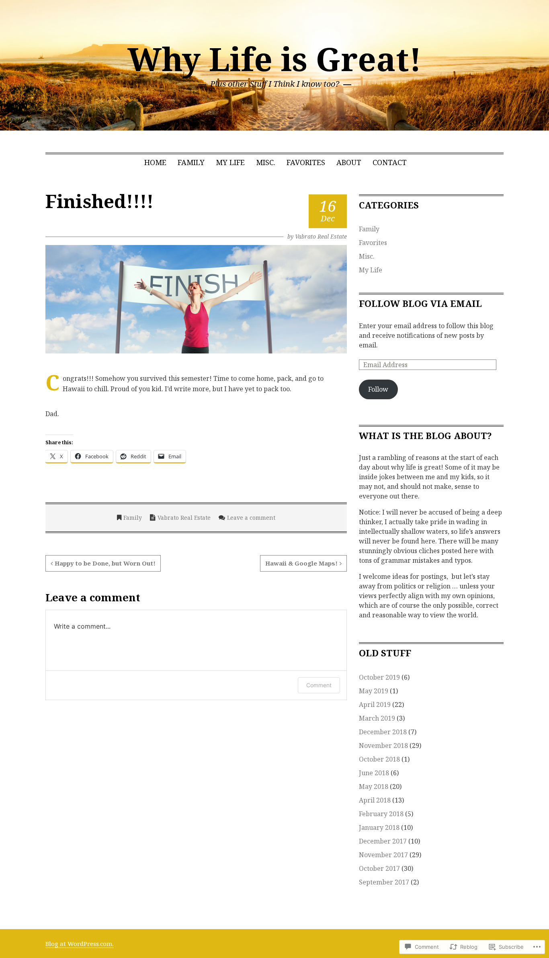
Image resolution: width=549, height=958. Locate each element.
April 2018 (375, 800)
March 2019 (377, 718)
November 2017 (383, 854)
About (348, 162)
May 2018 (373, 786)
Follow (378, 389)
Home (155, 162)
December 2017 (383, 841)
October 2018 (379, 759)
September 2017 (384, 882)
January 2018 (379, 827)
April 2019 (375, 704)
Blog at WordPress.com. (79, 944)
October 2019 (379, 677)
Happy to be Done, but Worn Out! (105, 563)
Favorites (306, 162)
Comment (319, 685)
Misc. (265, 162)
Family (191, 162)
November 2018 (383, 745)
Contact (390, 162)
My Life (230, 162)
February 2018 (381, 813)
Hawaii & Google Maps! (301, 563)
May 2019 (373, 690)
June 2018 (374, 772)
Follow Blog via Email (420, 303)
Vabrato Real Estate (321, 236)
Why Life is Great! (274, 58)
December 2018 (383, 731)
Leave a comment (251, 517)
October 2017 (379, 868)
